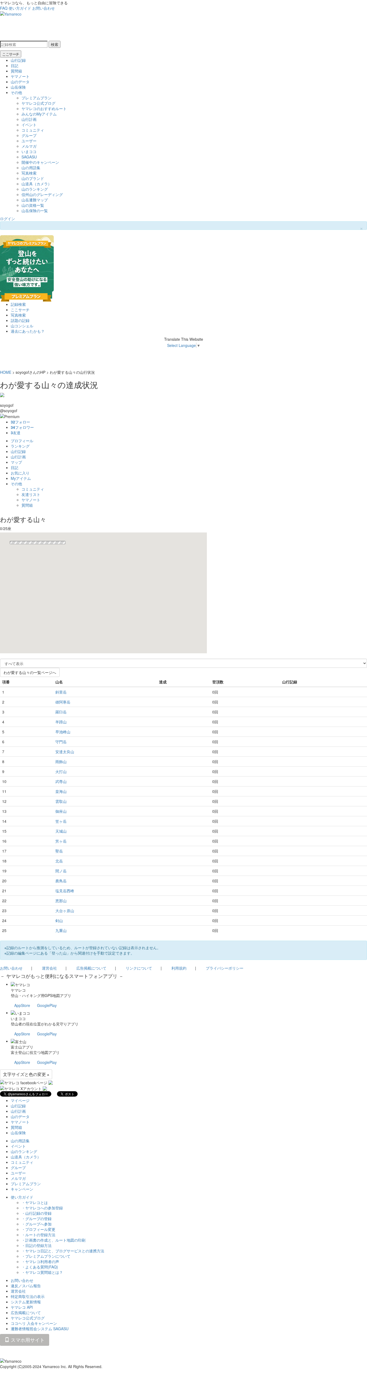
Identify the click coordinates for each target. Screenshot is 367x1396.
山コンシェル (22, 325)
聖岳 (59, 851)
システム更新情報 (26, 1301)
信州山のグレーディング (42, 194)
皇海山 (61, 791)
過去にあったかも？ (28, 331)
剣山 (59, 920)
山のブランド (32, 178)
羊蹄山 (61, 721)
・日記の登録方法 (36, 1245)
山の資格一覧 (32, 205)
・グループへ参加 (36, 1224)
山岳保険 (18, 87)
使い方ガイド (20, 8)
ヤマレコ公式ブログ (38, 103)
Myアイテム (21, 478)
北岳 (59, 861)
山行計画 (29, 119)
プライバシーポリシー (224, 968)
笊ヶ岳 (61, 841)
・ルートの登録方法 (38, 1234)
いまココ (29, 151)
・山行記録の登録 (36, 1213)
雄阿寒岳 (62, 702)
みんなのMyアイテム (39, 114)
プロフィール (22, 440)
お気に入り (20, 473)
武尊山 (61, 781)
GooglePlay (47, 1005)
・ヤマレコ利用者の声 (40, 1261)
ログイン (7, 218)
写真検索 (29, 173)
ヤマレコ (18, 990)
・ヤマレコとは (34, 1202)
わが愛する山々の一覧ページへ (29, 672)
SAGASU (29, 156)
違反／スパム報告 (26, 1285)
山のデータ (20, 81)
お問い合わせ (43, 8)
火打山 (61, 771)
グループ (29, 135)
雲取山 (61, 801)
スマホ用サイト (27, 1339)
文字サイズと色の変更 (25, 1074)
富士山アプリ (22, 1047)
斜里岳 (61, 692)
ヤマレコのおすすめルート (44, 108)
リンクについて (139, 968)
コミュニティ (32, 130)
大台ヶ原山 (64, 910)
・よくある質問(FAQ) (39, 1267)
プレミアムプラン (36, 97)
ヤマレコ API (22, 1307)
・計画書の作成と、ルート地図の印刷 (53, 1240)
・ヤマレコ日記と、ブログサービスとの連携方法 (62, 1250)
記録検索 (18, 304)
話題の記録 (20, 320)
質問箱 (16, 71)
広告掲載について (91, 968)
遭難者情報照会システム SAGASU (40, 1328)
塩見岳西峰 (64, 890)
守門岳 (61, 741)
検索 (54, 44)
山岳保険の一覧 (34, 210)
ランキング (20, 446)
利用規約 (178, 968)
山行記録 (18, 60)
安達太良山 (64, 751)
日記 (14, 65)
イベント (29, 124)
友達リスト (30, 494)
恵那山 (61, 900)
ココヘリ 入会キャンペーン (34, 1323)
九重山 (61, 930)
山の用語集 (30, 167)
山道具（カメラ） (36, 183)
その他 (16, 92)
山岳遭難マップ (34, 199)
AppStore (22, 1005)
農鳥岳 (61, 880)
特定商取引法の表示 (28, 1296)
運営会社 (49, 968)
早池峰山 (62, 731)
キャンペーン (22, 1189)
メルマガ (29, 146)
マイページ (20, 1100)
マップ (16, 462)
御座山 (61, 811)
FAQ (4, 8)
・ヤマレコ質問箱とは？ (42, 1272)
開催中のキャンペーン (40, 162)
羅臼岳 (61, 712)
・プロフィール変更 (38, 1229)
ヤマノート (20, 76)
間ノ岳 (61, 870)
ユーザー (29, 140)
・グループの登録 (36, 1218)
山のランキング (34, 189)
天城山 (61, 831)
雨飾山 (61, 761)
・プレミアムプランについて (45, 1256)
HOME (5, 372)
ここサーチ (10, 54)
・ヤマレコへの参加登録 (42, 1207)
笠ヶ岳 (61, 821)
